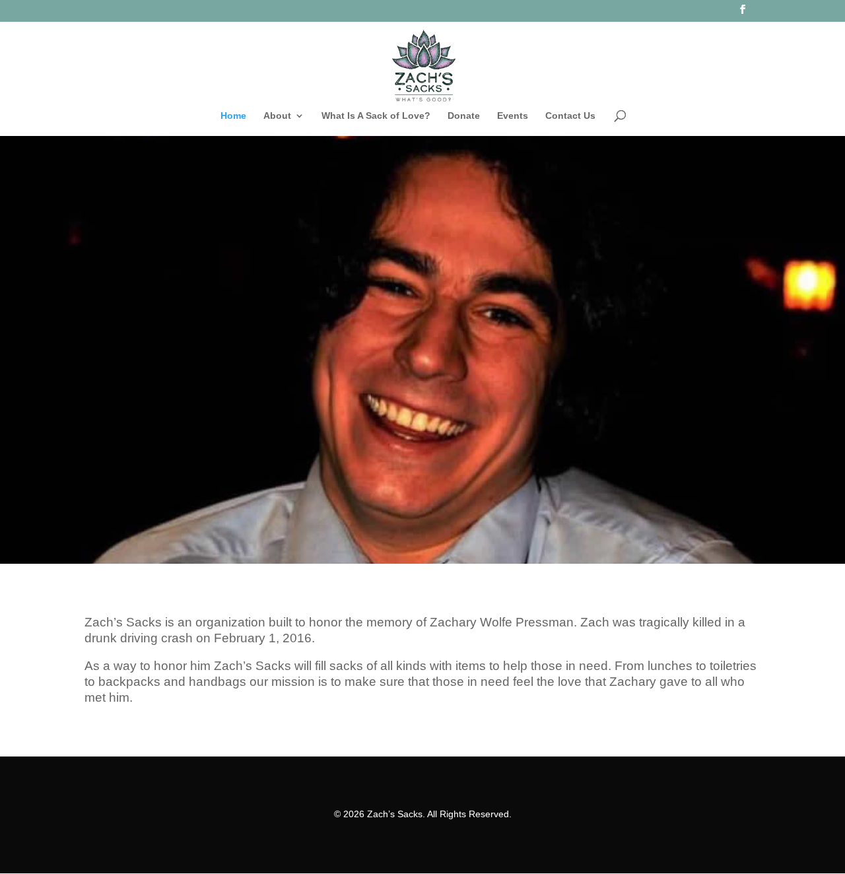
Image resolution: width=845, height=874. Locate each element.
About (277, 116)
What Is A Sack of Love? (375, 116)
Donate (464, 116)
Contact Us (570, 116)
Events (512, 116)
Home (233, 116)
